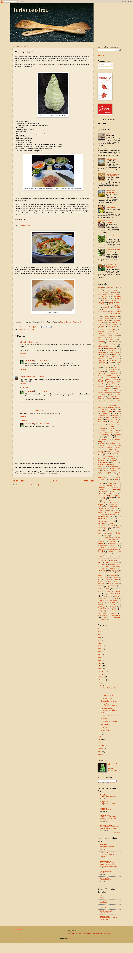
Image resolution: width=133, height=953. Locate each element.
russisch (116, 530)
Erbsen (118, 352)
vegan (117, 591)
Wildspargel (101, 610)
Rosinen (110, 527)
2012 (99, 669)
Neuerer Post (17, 481)
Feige (111, 362)
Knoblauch (113, 424)
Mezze (99, 468)
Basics (114, 304)
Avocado (115, 300)
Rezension (104, 521)
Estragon (113, 360)
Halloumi (104, 394)
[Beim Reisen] (104, 902)
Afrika (119, 287)
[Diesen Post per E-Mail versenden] (44, 327)
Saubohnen (117, 537)
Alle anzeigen (117, 832)
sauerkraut (101, 541)
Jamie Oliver (101, 407)
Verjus (107, 596)
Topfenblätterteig (112, 581)
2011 (99, 752)
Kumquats (118, 441)
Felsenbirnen (115, 364)
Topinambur (101, 583)
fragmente (103, 906)
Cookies (100, 333)
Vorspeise (101, 600)
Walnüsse (101, 602)
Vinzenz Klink (114, 598)
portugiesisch (113, 504)
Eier (99, 348)
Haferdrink (103, 873)
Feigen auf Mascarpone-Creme (110, 716)
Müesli (119, 472)
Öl (110, 479)
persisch (103, 497)
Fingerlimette (101, 369)
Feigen (118, 362)
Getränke (110, 381)
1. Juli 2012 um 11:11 (42, 391)
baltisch (110, 302)
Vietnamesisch (104, 598)
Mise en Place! (105, 730)
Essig (116, 358)
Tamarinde (100, 572)
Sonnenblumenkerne (115, 558)
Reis (102, 514)
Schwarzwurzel (113, 549)
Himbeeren (101, 398)
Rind (104, 525)
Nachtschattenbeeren (103, 475)
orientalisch (113, 483)
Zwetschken (117, 617)
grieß (102, 388)
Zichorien (108, 612)
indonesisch (110, 404)
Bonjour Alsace (26, 411)
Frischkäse (108, 375)
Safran (105, 533)
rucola (107, 531)
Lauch (111, 445)
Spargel (113, 560)
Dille (110, 341)
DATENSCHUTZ (17, 930)
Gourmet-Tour (112, 383)
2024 (99, 634)
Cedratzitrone (113, 326)
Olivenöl (109, 481)
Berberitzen (106, 307)
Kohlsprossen (114, 430)
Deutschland (101, 341)
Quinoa (115, 510)
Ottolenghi (102, 487)
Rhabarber (101, 523)
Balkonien (101, 302)
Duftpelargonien (102, 346)
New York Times (25, 225)
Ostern (100, 485)
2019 (99, 649)
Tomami (106, 579)
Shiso (106, 555)
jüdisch (111, 411)
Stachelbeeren (102, 564)
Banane (118, 302)
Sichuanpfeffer (114, 555)
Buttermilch (101, 326)
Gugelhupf (105, 390)
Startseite (54, 481)
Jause (119, 407)
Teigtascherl (105, 573)
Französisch (102, 373)
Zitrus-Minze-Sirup (106, 698)
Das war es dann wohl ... (105, 149)
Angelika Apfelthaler (106, 292)
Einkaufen (112, 350)
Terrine (115, 573)
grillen (108, 388)
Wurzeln (100, 612)
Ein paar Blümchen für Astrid (109, 701)
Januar (101, 748)
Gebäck (100, 379)
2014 (99, 663)
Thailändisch (113, 575)
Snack (116, 556)
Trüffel (100, 588)
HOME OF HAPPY (105, 815)
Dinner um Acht (105, 878)
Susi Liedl (29, 360)
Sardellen (108, 537)
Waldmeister (114, 600)
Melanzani (101, 466)
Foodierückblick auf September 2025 (112, 206)
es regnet (103, 901)
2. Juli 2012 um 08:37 (38, 411)
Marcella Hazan (110, 455)
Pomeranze (113, 503)
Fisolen (100, 371)
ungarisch (101, 591)
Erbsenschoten (105, 354)
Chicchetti (118, 328)
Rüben (100, 530)
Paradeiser (112, 493)
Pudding (114, 508)
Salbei (107, 536)
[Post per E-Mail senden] (40, 327)
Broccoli (107, 320)
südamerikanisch (117, 566)
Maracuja (100, 455)
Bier (112, 311)
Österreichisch (112, 485)
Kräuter (118, 436)
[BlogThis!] (47, 327)
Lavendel (118, 445)
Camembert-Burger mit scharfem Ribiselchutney (109, 709)
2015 (99, 660)
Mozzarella (109, 472)
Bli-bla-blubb (114, 313)
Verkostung (117, 596)
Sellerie (102, 553)
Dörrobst (118, 343)
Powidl (107, 506)
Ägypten (103, 289)
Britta (23, 342)
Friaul (100, 375)
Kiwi (112, 423)
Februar (101, 745)
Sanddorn (100, 537)
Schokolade (113, 545)
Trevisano (101, 587)
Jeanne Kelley (105, 409)
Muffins (104, 474)
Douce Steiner (114, 345)
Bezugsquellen (102, 311)
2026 (99, 629)
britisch (100, 320)
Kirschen (105, 423)
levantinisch (110, 447)
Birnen (119, 311)
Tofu (99, 579)
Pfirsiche (103, 499)
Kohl (119, 428)
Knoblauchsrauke (102, 426)
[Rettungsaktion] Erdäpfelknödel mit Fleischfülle (111, 266)
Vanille (109, 591)
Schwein (101, 551)
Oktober (101, 677)
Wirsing (108, 610)
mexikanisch (113, 466)
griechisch (118, 386)
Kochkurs (112, 428)
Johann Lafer (102, 411)
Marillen (118, 455)
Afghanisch (110, 287)
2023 (99, 637)
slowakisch (109, 556)
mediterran (113, 460)
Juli (100, 685)
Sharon (100, 555)
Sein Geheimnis (104, 912)
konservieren (105, 434)
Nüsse (102, 479)
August (101, 683)
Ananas (118, 291)
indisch (100, 404)
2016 (99, 657)
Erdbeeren (113, 356)
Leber (102, 447)
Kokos (100, 432)
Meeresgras (115, 462)
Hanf (112, 394)
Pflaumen (112, 499)
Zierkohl (104, 613)
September (102, 680)
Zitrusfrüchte (116, 615)
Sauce (104, 539)
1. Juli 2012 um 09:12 (31, 342)
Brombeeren (117, 320)
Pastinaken (117, 495)
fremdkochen (114, 373)
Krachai (103, 436)
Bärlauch (104, 304)
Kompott (118, 432)
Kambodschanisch (103, 415)
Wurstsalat (104, 718)
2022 (99, 640)
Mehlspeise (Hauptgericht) (107, 464)
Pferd (119, 497)
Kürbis (102, 443)
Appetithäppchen (116, 294)
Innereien (103, 406)
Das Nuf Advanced (106, 911)
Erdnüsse (100, 358)
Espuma (108, 358)
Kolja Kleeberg (109, 432)
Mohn (103, 470)
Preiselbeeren (102, 508)
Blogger (70, 938)
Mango (104, 453)
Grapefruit (101, 386)
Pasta (107, 495)
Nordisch (118, 477)
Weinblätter (113, 604)
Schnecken (113, 543)
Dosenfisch (103, 345)
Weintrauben (101, 606)
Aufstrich (118, 298)
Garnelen (104, 377)
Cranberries (118, 333)
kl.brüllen (103, 896)
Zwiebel (103, 619)
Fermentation (110, 365)
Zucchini (106, 617)
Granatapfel (113, 385)
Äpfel (105, 294)
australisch (105, 300)
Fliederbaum (104, 795)
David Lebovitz (109, 337)
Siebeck (100, 556)
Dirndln (100, 343)
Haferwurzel (101, 392)
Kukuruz (109, 441)
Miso (119, 468)
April (100, 739)
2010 (99, 754)
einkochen (101, 352)
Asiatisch (22, 329)
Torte (109, 583)
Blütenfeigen (104, 727)
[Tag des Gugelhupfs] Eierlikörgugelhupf (112, 174)
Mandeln (118, 451)
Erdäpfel (115, 354)
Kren (101, 438)
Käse (100, 419)
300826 (102, 897)
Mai (100, 736)
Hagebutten (118, 392)
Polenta (111, 500)
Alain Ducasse (111, 289)
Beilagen (118, 306)
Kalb (115, 413)
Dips (116, 341)
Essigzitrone (102, 360)
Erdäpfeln (101, 356)
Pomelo (103, 502)
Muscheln (114, 474)
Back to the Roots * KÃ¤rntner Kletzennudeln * (108, 918)
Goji (102, 383)
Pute (108, 510)
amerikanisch (109, 290)
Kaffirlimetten (106, 413)
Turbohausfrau (30, 9)
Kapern (114, 415)
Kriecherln (109, 438)
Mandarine (109, 451)
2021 (99, 643)
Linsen (103, 449)
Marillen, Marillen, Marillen (109, 688)
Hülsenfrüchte (106, 402)
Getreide (118, 381)
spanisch (104, 560)
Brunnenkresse (113, 322)
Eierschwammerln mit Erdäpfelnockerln (107, 694)
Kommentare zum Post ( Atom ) (29, 485)
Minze (112, 468)
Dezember (102, 671)
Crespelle (102, 335)
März (101, 742)
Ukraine (116, 588)
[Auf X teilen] (49, 327)
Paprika (100, 493)
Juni (100, 734)
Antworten (23, 353)
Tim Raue (107, 577)
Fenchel (100, 366)
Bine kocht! (103, 808)
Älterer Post (89, 481)
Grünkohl (118, 388)
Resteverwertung (104, 516)
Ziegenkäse (117, 612)
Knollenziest (101, 428)
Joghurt (114, 409)
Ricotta (119, 523)
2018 (99, 651)
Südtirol (104, 568)
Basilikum (101, 306)
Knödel (114, 426)
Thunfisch (100, 577)
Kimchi (113, 421)
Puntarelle (101, 510)
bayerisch (109, 306)
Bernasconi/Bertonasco (110, 309)
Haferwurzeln (109, 392)
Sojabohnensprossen (103, 558)
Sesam (116, 553)
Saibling (111, 533)
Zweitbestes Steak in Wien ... (110, 721)
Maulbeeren (101, 460)
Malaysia (100, 451)
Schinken (101, 543)
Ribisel (111, 523)
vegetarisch (115, 593)
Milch (105, 468)
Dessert (111, 339)
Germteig (116, 379)
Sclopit (119, 551)
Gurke (114, 390)
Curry (109, 335)
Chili (114, 330)
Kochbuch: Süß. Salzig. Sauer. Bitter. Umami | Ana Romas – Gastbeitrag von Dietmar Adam (108, 864)
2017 (99, 654)
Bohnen (114, 316)
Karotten (115, 417)
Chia (111, 328)
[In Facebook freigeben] (51, 327)
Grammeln (101, 385)
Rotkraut (115, 529)
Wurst (114, 610)
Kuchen (105, 440)
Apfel (99, 294)
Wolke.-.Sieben (26, 376)
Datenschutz (101, 55)
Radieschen (117, 512)
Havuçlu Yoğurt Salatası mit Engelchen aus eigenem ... (110, 704)
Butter (116, 324)
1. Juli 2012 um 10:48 (37, 376)
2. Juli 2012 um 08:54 (42, 424)
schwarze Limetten (113, 547)
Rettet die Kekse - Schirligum (111, 221)
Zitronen (114, 614)
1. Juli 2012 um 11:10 (42, 360)
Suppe (113, 568)
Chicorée (105, 329)
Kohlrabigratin (110, 236)
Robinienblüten (101, 527)
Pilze (119, 499)
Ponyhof (101, 505)
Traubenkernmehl (112, 585)
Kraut (32, 329)
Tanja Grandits (110, 572)
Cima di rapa (114, 331)
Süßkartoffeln (102, 570)
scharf (113, 541)
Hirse (110, 398)
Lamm (102, 445)
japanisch (111, 407)
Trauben (100, 585)
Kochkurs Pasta (106, 713)
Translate (112, 783)
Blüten (107, 316)
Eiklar (100, 350)
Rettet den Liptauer (112, 159)
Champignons (102, 328)
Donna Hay (109, 343)
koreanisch (117, 434)
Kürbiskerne (111, 443)
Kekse (108, 419)
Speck (100, 562)
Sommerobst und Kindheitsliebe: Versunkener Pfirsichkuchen (109, 827)
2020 (99, 646)
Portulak (100, 506)
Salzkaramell (115, 536)
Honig (104, 400)
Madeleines (114, 449)
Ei (116, 346)
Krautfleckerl (105, 724)
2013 (99, 666)
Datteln (100, 337)
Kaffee (119, 411)
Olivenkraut (101, 481)
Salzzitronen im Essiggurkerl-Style (111, 191)
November (102, 674)
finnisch (108, 369)
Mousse (100, 472)
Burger (100, 324)
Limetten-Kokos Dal (105, 879)
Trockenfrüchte (112, 587)
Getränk (101, 381)
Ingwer (119, 404)
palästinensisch (103, 489)
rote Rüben (104, 529)
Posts (102, 64)
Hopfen (111, 400)
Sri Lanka (116, 562)
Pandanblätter (105, 491)
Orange (116, 481)
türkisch (107, 589)
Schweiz (111, 551)
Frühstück (118, 375)
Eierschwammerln (111, 348)
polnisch (119, 500)
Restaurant (112, 514)
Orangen (101, 483)
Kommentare (104, 68)
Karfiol (108, 417)
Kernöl (116, 419)
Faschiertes (101, 362)
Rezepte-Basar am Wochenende (71, 322)
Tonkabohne (114, 579)
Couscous (109, 333)
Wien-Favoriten (113, 606)
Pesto (111, 497)
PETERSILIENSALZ (105, 810)
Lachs (119, 443)
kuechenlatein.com (106, 871)
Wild (115, 608)
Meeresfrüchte (103, 462)
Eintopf (112, 352)
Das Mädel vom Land (106, 825)
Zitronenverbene (103, 615)
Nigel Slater (101, 477)
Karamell (100, 417)
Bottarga (100, 318)
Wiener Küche (103, 608)
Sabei (99, 533)
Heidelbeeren (112, 396)
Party (99, 495)
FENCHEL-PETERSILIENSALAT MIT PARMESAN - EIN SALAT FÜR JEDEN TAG (109, 818)
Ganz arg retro (105, 691)
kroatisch (118, 438)
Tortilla (116, 583)
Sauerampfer (113, 539)
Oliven (116, 479)
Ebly (111, 346)
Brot (102, 322)
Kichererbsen (102, 421)
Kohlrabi (103, 430)
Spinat (108, 562)
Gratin (109, 386)
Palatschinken (116, 489)
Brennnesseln (108, 318)
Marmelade (109, 457)
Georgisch (107, 379)
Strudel (106, 566)
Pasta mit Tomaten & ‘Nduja (107, 803)
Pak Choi (114, 487)
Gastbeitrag (113, 377)
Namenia (115, 475)
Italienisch (113, 406)
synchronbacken (114, 570)
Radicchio (108, 512)
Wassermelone (112, 602)
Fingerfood (115, 367)
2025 (99, 631)
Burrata (108, 324)
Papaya (115, 491)
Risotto (113, 525)
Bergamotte (117, 308)
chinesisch (101, 331)
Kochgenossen (104, 802)
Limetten (118, 447)
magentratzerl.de (105, 861)
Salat (118, 533)
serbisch (110, 553)
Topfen (100, 581)
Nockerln (111, 477)
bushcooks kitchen (106, 853)
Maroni (113, 458)
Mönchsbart (114, 470)
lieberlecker (103, 844)
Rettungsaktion (104, 518)
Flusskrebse (113, 371)
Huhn (28, 329)
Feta (106, 367)
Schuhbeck (101, 547)
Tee (119, 572)
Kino (119, 421)
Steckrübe (111, 564)
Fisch (115, 369)
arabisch (105, 296)
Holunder (118, 398)
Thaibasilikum (102, 575)
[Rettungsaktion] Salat (113, 134)
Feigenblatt (105, 364)
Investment (103, 907)
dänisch (116, 335)
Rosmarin (118, 527)
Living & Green (105, 916)
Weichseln (101, 604)
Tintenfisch (115, 577)
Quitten (100, 512)
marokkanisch (102, 458)
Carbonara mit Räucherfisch (108, 796)
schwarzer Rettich (102, 549)
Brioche (117, 318)
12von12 (100, 287)
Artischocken (117, 296)
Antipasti (115, 292)
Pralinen (115, 506)
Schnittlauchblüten (102, 545)
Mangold (114, 453)
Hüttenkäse (116, 402)
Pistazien (104, 500)
